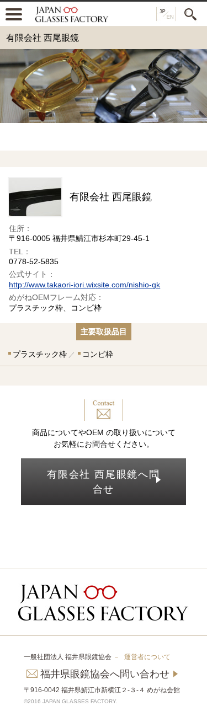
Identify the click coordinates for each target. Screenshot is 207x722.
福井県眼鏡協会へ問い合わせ (104, 674)
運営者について (147, 657)
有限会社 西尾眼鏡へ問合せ (103, 482)
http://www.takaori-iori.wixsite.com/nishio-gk (84, 284)
